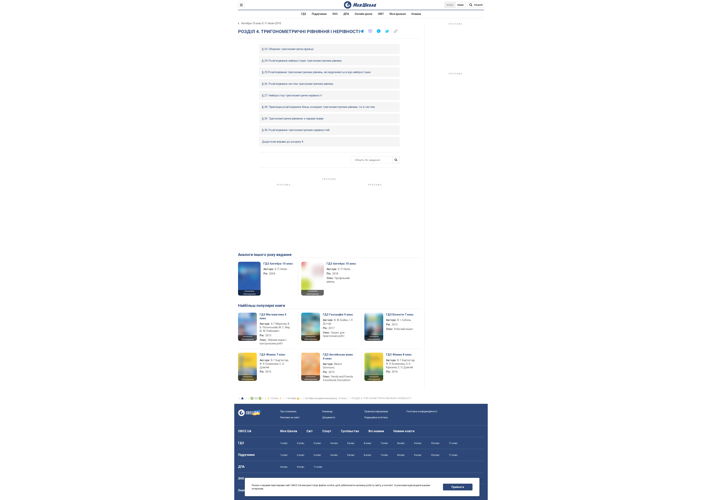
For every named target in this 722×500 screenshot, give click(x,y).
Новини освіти (403, 431)
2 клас (300, 443)
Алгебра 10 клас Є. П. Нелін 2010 (261, 23)
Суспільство (350, 431)
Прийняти (457, 487)
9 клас (417, 443)
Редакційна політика (376, 417)
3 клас (317, 443)
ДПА (346, 13)
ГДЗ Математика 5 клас (273, 316)
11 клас (453, 443)
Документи (328, 417)
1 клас (283, 443)
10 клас (435, 443)
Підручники (319, 13)
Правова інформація (376, 411)
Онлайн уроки (363, 13)
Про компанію (288, 411)
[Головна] (243, 398)
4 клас (334, 443)
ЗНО (335, 13)
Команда (327, 411)
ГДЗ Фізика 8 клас (399, 354)
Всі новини (376, 431)
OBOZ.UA (244, 431)
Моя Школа (288, 431)
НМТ (381, 13)
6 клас (367, 443)
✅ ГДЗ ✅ (255, 398)
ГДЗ (303, 13)
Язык (460, 5)
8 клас (401, 443)
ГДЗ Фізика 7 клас (272, 354)
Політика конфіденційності (422, 411)
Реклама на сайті (290, 417)
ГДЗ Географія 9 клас (338, 314)
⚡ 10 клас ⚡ (274, 398)
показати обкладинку (249, 292)
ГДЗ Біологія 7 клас (400, 314)
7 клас (384, 443)
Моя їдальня (398, 13)
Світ (309, 431)
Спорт (326, 431)
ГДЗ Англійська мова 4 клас (338, 356)
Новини (416, 13)
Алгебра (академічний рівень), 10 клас (325, 398)
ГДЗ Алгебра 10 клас (278, 263)
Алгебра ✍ (293, 398)
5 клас (350, 443)
